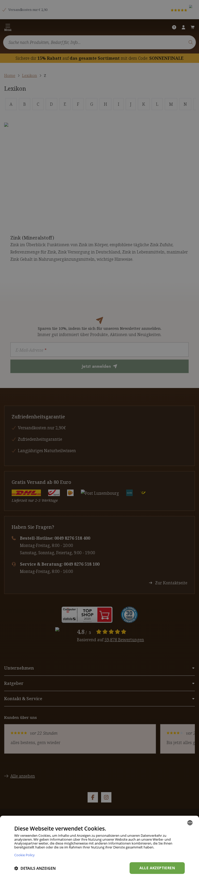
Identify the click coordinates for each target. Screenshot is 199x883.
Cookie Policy (24, 855)
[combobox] (190, 822)
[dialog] (99, 849)
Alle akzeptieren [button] (157, 867)
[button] (35, 868)
